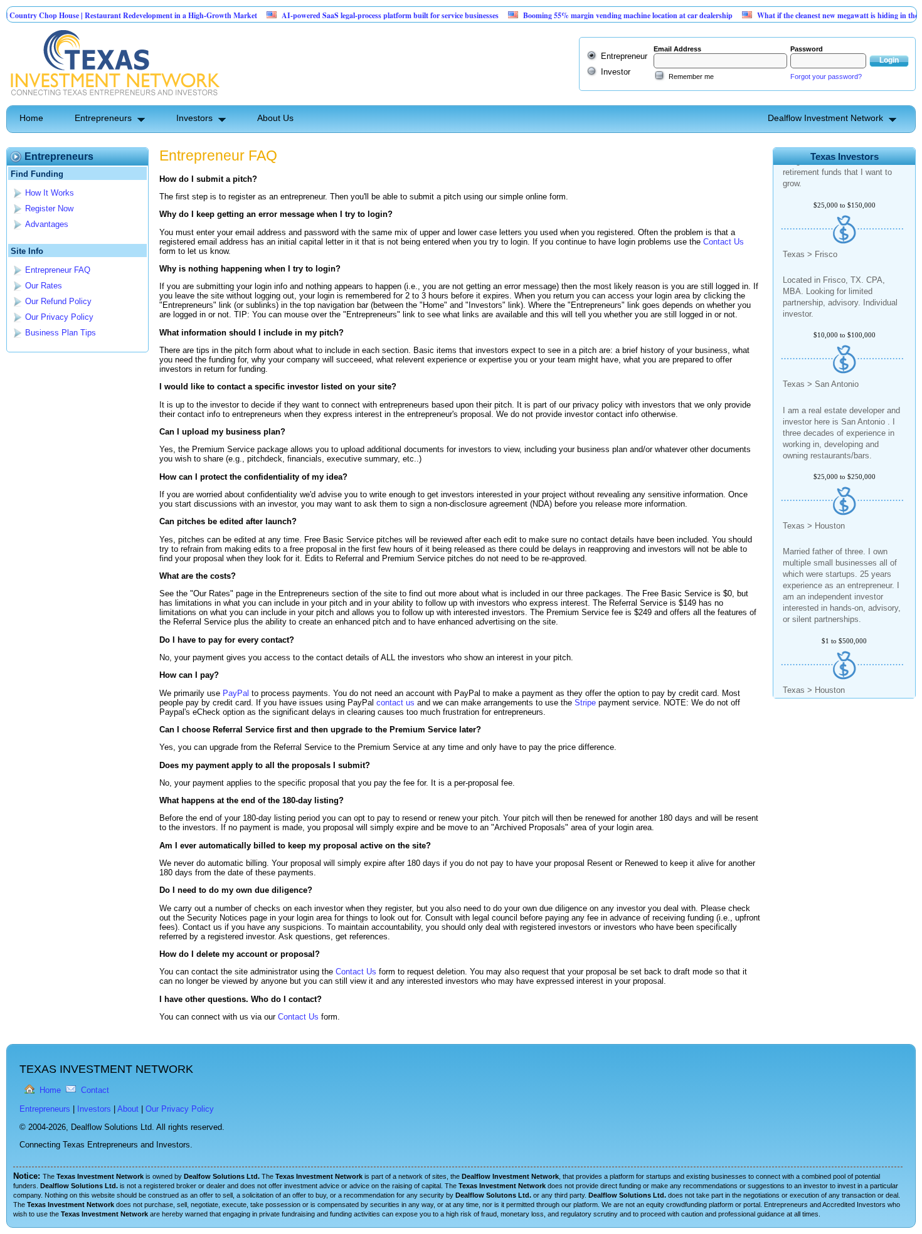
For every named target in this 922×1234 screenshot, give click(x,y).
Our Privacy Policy (59, 317)
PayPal (236, 693)
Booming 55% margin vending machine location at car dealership (595, 15)
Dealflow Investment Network (825, 118)
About (128, 1109)
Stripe (585, 702)
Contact (95, 1090)
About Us (275, 118)
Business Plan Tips (60, 332)
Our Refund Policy (58, 301)
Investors (194, 118)
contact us (395, 702)
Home (31, 118)
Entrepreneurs (103, 118)
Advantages (46, 224)
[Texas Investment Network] (113, 100)
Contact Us (723, 241)
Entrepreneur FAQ (57, 270)
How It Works (49, 193)
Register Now (49, 208)
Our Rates (43, 285)
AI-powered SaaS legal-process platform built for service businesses (357, 15)
